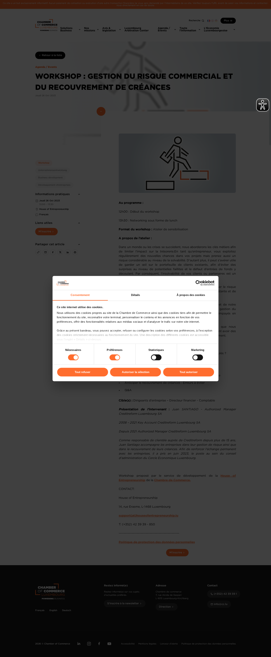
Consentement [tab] (80, 295)
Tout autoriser (189, 372)
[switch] (115, 357)
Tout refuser (82, 372)
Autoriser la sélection (135, 372)
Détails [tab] (135, 295)
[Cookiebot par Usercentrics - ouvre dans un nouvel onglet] (198, 283)
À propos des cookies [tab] (191, 295)
